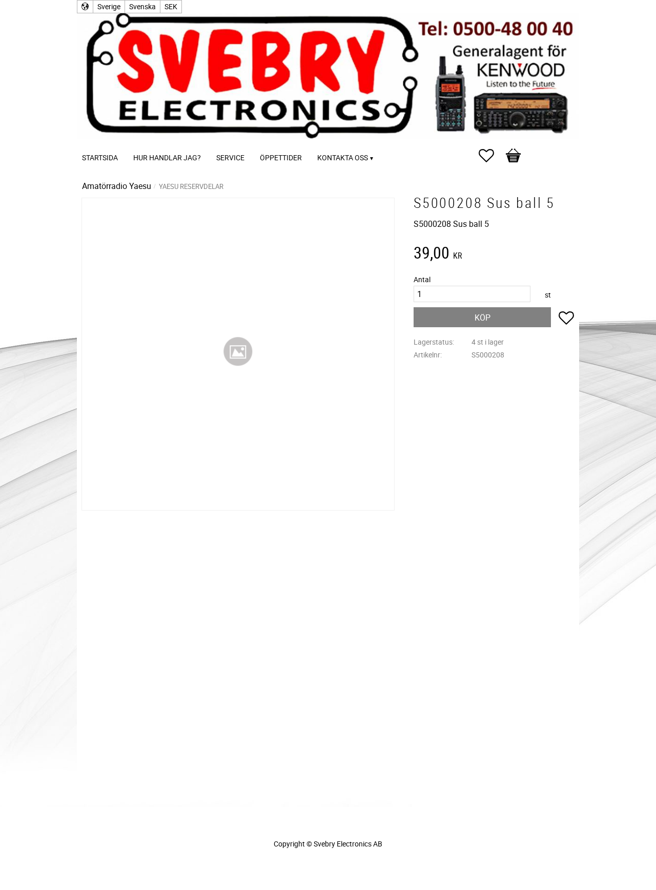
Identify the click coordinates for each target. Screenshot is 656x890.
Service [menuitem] (230, 157)
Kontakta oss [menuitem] (342, 157)
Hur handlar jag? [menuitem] (167, 157)
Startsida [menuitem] (100, 157)
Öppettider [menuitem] (281, 157)
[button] (491, 155)
